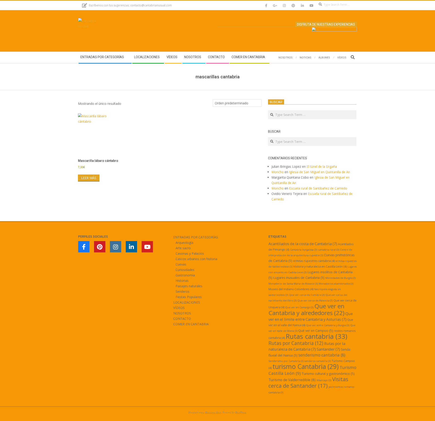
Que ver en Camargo (299, 307)
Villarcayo (324, 380)
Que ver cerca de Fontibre (307, 295)
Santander (328, 349)
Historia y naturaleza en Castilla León (320, 266)
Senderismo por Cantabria (286, 361)
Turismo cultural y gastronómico (328, 373)
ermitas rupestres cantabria (314, 261)
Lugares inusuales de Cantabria (298, 277)
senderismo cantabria (321, 355)
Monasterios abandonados (336, 283)
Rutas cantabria (316, 336)
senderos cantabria (317, 361)
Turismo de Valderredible (292, 379)
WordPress (240, 412)
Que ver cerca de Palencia (315, 300)
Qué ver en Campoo (315, 330)
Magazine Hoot (213, 412)
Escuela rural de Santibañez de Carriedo (318, 188)
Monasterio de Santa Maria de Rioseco (293, 283)
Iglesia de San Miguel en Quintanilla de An (320, 172)
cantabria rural (328, 249)
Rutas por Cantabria (295, 343)
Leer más (88, 178)
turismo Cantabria (306, 366)
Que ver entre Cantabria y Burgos (327, 325)
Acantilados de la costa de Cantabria (302, 243)
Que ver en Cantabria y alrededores (306, 309)
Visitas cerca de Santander (308, 382)
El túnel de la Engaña (322, 166)
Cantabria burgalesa (303, 249)
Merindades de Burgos (340, 278)
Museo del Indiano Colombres (290, 289)
